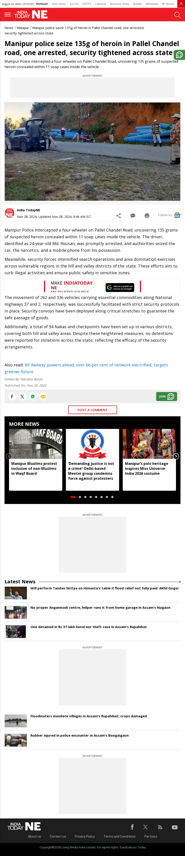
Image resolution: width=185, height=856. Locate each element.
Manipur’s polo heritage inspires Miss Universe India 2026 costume (146, 468)
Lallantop (100, 3)
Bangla (137, 3)
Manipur (23, 27)
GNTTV (86, 3)
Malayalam (152, 3)
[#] (33, 396)
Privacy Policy (85, 836)
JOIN (162, 396)
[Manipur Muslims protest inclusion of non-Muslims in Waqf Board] (35, 444)
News (9, 27)
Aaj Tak (74, 3)
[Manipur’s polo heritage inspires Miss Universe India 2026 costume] (149, 444)
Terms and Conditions (120, 836)
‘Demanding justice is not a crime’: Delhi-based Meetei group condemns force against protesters (91, 471)
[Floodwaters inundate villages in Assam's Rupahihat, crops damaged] (16, 721)
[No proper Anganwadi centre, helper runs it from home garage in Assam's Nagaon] (16, 612)
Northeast (42, 3)
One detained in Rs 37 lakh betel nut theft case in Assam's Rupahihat (88, 626)
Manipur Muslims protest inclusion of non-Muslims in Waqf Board (34, 468)
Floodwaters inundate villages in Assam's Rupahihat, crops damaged (88, 716)
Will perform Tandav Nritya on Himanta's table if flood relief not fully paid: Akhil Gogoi (104, 588)
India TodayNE (28, 210)
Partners (150, 836)
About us (34, 836)
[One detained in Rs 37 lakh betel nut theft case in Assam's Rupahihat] (16, 631)
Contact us (58, 836)
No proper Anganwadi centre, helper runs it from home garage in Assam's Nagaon (100, 607)
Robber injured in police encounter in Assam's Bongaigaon (79, 735)
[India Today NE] (32, 14)
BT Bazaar (168, 3)
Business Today (119, 3)
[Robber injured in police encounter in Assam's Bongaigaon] (16, 740)
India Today (59, 3)
